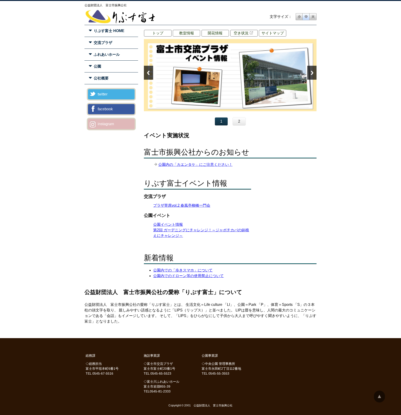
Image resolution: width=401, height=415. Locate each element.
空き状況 (241, 33)
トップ (157, 33)
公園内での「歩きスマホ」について (183, 270)
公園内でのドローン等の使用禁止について (188, 276)
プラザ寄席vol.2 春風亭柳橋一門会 (181, 205)
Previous (148, 73)
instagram (106, 124)
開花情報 (215, 33)
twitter (102, 94)
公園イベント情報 (168, 224)
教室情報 (186, 33)
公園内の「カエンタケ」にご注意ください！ (195, 165)
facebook (105, 109)
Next (312, 73)
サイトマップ (273, 33)
